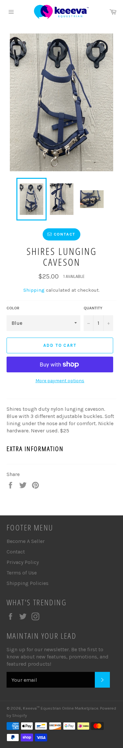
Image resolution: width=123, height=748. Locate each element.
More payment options (59, 381)
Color (13, 308)
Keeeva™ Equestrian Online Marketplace (60, 708)
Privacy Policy (23, 562)
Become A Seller (26, 541)
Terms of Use (22, 573)
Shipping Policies (28, 583)
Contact (16, 552)
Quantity (93, 308)
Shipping (34, 290)
